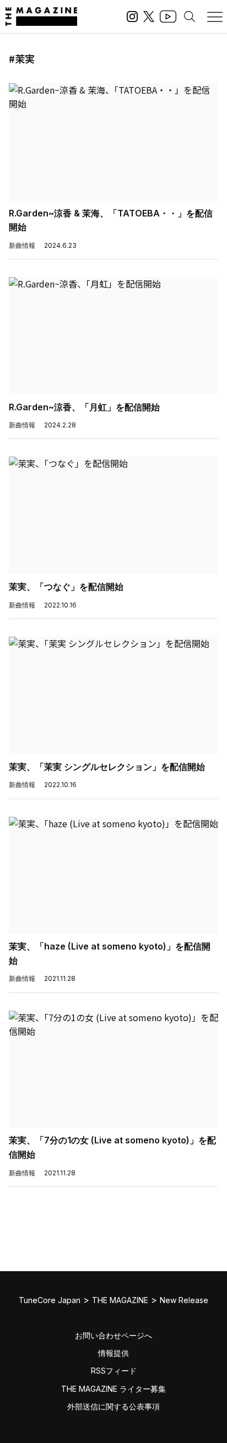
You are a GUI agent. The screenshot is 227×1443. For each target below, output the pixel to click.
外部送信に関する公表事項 (113, 1406)
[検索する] (189, 16)
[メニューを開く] (215, 16)
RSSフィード (114, 1370)
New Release (184, 1300)
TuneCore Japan (49, 1300)
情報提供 (113, 1353)
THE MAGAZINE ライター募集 (113, 1388)
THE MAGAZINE (120, 1300)
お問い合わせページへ (113, 1335)
